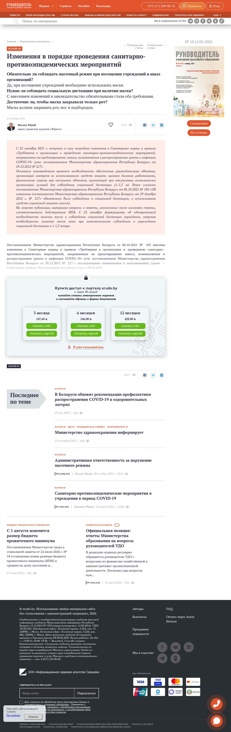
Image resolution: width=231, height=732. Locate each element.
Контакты (139, 617)
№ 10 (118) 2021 (63, 474)
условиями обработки (57, 704)
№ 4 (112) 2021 (62, 507)
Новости (15, 15)
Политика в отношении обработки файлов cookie (101, 727)
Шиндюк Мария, (84, 506)
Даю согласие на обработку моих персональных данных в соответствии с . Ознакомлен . (58, 707)
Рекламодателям (29, 727)
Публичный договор (61, 724)
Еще (216, 15)
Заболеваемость (118, 427)
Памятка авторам (142, 724)
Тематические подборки (189, 15)
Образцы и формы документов (103, 15)
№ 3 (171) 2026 (93, 583)
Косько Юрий (27, 125)
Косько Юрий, (84, 473)
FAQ (169, 609)
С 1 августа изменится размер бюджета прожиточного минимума (31, 535)
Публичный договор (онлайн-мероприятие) (102, 724)
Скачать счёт (41, 326)
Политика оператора (55, 727)
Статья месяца (70, 15)
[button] (144, 125)
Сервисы (65, 6)
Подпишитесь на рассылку (35, 685)
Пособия (83, 6)
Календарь (103, 6)
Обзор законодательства (40, 15)
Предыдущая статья (135, 46)
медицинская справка (91, 427)
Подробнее (13, 715)
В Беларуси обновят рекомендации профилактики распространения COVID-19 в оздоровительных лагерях (103, 399)
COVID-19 (15, 49)
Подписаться (86, 693)
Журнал (44, 6)
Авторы (137, 609)
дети (71, 427)
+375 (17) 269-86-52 (160, 6)
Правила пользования (32, 724)
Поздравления (160, 15)
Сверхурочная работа (99, 525)
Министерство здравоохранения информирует (99, 432)
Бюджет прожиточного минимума (29, 525)
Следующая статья (154, 46)
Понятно (33, 716)
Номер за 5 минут (136, 15)
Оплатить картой (42, 333)
